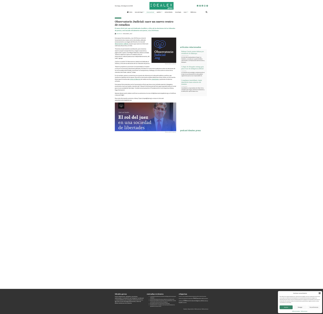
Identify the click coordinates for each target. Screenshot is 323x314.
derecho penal (203, 296)
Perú (194, 298)
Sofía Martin (119, 33)
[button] (319, 293)
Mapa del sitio (191, 309)
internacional (118, 18)
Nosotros (185, 309)
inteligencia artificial (199, 300)
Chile (185, 300)
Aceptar (286, 307)
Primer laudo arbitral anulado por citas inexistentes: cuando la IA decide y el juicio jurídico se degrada (163, 301)
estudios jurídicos (182, 296)
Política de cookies (296, 311)
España (180, 302)
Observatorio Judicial (121, 44)
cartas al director (135, 79)
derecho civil (200, 298)
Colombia (185, 302)
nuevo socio (181, 298)
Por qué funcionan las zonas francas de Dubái (160, 303)
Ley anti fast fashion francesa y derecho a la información (162, 299)
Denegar (300, 307)
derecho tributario (188, 296)
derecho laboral (191, 300)
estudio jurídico (196, 296)
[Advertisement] (193, 30)
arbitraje (206, 300)
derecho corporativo (188, 298)
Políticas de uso (304, 311)
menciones (155, 79)
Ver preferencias (314, 307)
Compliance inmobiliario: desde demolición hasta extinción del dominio (191, 82)
